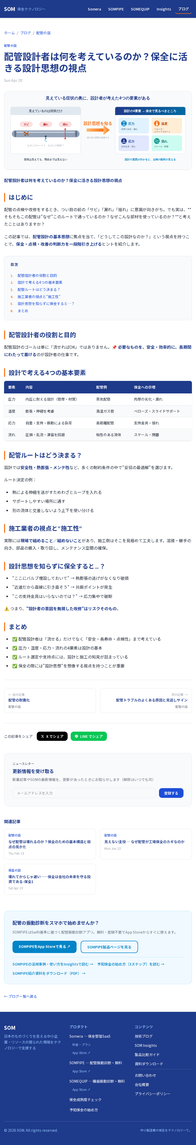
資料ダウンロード (149, 1063)
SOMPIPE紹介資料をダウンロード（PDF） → (49, 973)
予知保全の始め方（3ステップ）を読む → (130, 964)
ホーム (9, 32)
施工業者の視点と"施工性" (39, 296)
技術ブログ (144, 1036)
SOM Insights (146, 1045)
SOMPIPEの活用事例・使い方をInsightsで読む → (53, 964)
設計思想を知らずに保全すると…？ (46, 303)
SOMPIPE (116, 9)
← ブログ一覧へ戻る (20, 996)
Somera (94, 9)
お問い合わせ (145, 1075)
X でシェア (55, 736)
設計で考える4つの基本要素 (40, 282)
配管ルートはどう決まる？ (39, 289)
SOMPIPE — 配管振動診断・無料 (95, 1062)
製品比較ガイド (147, 1054)
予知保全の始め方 (83, 1109)
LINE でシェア (91, 736)
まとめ (23, 310)
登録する (171, 793)
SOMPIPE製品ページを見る (109, 946)
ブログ (183, 8)
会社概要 (142, 1084)
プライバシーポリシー (152, 1093)
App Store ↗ (81, 1052)
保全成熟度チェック (85, 1099)
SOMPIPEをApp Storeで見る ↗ (44, 946)
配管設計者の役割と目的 (37, 275)
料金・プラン (81, 1044)
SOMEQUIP (140, 9)
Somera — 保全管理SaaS (90, 1036)
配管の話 (43, 32)
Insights (164, 9)
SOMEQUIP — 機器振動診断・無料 (97, 1081)
